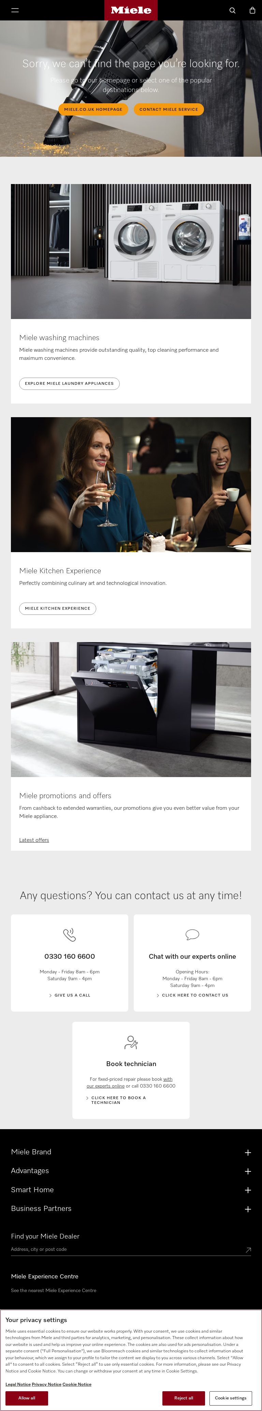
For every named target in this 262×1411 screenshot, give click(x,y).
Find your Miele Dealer (45, 1236)
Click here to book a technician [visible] (118, 1100)
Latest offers (34, 840)
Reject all (183, 1398)
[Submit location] (248, 1250)
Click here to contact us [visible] (195, 995)
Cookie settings (231, 1398)
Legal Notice (18, 1384)
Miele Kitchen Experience (57, 609)
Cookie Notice (76, 1384)
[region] (131, 1360)
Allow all (26, 1398)
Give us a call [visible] (72, 995)
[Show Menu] (15, 11)
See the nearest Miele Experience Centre (53, 1290)
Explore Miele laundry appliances (69, 384)
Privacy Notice (46, 1384)
